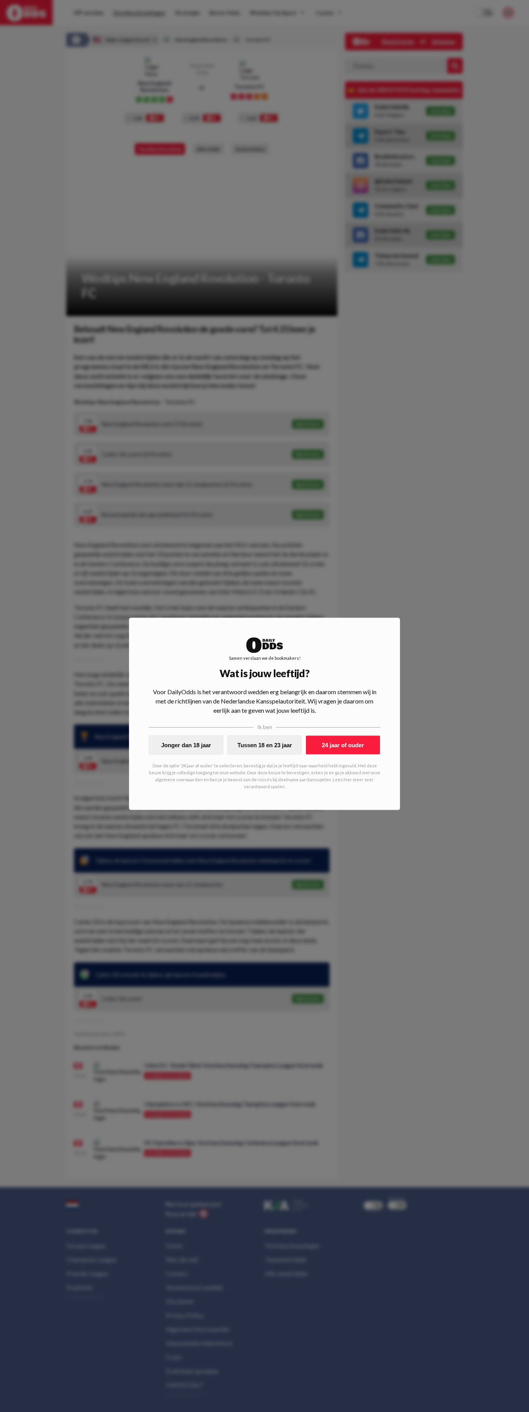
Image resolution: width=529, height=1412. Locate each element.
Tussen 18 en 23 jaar (264, 745)
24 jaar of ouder (343, 745)
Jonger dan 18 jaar (186, 745)
